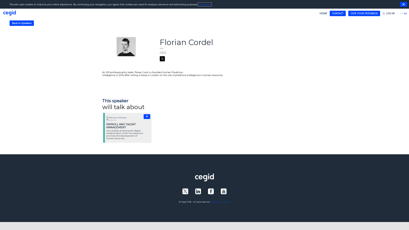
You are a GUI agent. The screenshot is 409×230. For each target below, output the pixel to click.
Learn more (204, 4)
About (227, 201)
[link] (323, 13)
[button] (338, 13)
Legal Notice (216, 201)
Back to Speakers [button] (21, 23)
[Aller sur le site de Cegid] (204, 180)
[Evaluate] (147, 116)
